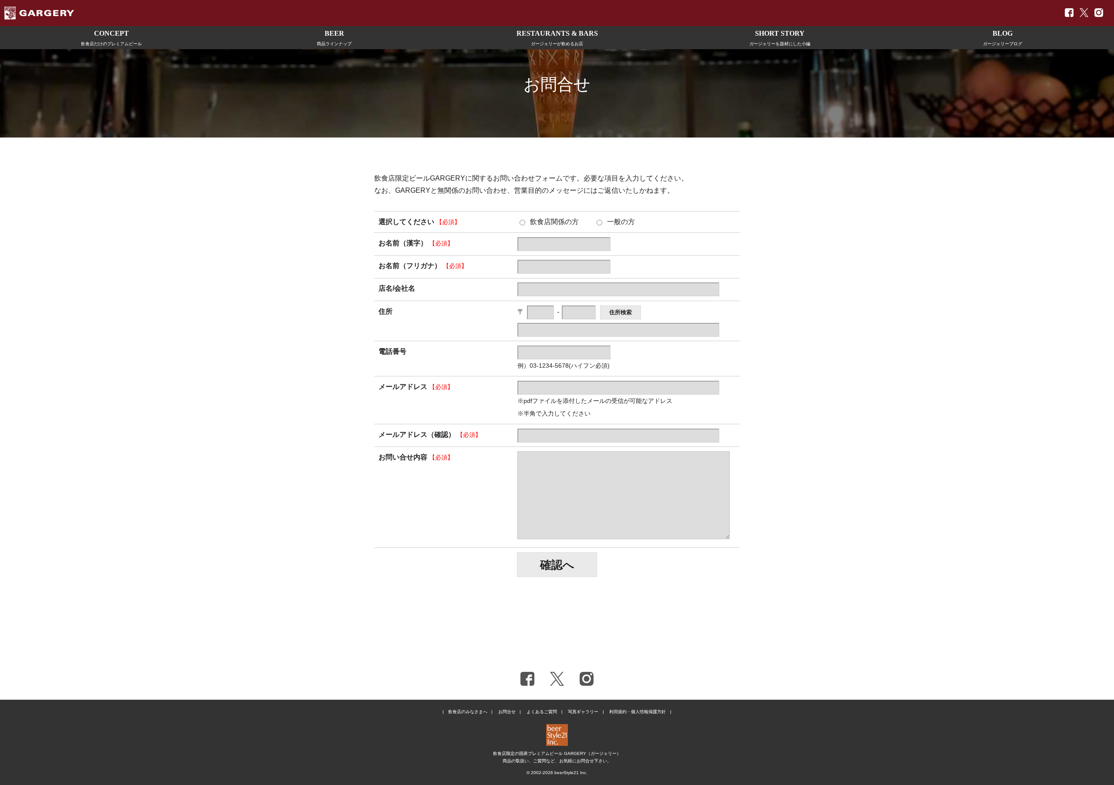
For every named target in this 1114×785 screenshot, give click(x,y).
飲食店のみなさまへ (467, 711)
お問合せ (507, 711)
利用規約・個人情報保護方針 (637, 711)
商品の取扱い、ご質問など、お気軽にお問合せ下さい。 (557, 760)
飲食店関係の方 (554, 221)
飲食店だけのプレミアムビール (111, 38)
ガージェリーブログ (1002, 38)
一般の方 (621, 221)
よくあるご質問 (542, 711)
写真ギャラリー (583, 711)
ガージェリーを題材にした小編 (779, 38)
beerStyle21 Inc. (570, 772)
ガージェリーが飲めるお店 (557, 38)
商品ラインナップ (334, 38)
